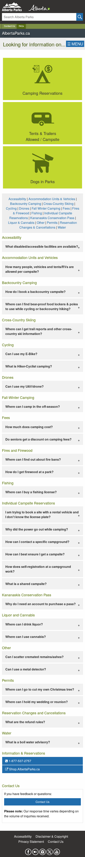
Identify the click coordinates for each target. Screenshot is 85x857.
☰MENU (75, 44)
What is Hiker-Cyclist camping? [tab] (28, 366)
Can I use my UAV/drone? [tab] (24, 386)
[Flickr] (35, 850)
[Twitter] (49, 850)
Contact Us (9, 26)
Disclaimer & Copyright (52, 836)
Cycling (11, 208)
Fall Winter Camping (46, 208)
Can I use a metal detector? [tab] (25, 669)
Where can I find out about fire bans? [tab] (33, 459)
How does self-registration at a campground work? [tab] (38, 569)
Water (62, 227)
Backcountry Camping (25, 203)
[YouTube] (57, 850)
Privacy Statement (31, 841)
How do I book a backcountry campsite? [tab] (35, 291)
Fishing (36, 213)
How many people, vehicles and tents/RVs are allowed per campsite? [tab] (39, 269)
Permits (52, 222)
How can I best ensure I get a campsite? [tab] (35, 554)
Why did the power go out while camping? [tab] (36, 529)
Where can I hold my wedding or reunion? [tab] (36, 701)
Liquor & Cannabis (21, 222)
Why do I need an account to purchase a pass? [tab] (40, 604)
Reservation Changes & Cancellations (48, 225)
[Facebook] (28, 850)
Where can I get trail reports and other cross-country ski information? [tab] (38, 331)
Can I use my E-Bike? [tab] (21, 354)
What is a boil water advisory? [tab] (27, 742)
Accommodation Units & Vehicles (51, 199)
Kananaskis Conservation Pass (52, 218)
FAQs (21, 26)
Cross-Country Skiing (58, 203)
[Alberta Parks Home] (14, 7)
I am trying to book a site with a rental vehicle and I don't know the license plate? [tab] (42, 514)
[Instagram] (42, 850)
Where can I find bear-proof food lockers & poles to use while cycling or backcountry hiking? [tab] (41, 306)
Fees (66, 208)
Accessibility (17, 199)
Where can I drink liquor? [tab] (24, 624)
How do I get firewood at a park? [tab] (29, 472)
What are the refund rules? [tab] (25, 722)
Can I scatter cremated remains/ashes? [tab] (34, 656)
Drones (24, 208)
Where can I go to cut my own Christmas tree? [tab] (39, 689)
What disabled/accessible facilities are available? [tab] (41, 246)
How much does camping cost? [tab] (29, 427)
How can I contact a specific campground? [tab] (37, 541)
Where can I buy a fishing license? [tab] (31, 492)
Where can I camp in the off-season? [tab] (32, 406)
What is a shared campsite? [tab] (26, 583)
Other (40, 222)
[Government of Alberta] (37, 7)
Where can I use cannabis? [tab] (25, 636)
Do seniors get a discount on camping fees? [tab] (38, 439)
